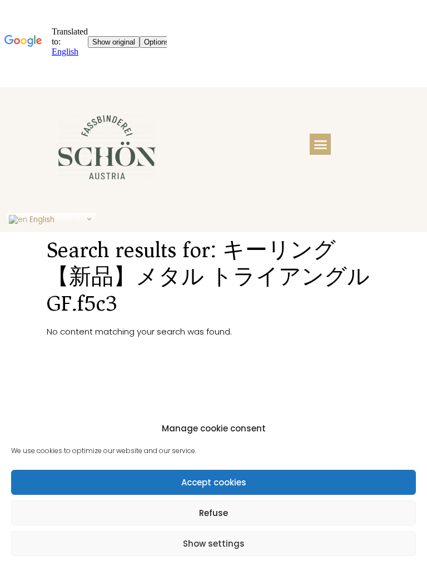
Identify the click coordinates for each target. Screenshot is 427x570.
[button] (320, 144)
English (40, 219)
